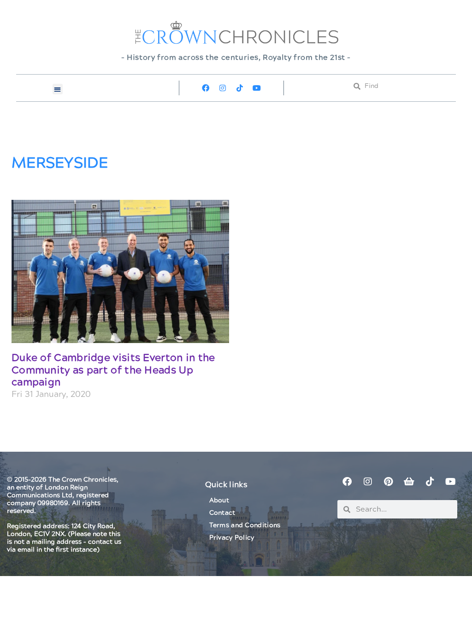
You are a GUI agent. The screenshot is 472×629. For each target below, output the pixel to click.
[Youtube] (256, 88)
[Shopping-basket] (409, 481)
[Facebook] (205, 88)
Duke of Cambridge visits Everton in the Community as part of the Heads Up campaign (113, 370)
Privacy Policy (231, 537)
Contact (222, 513)
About (219, 500)
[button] (58, 89)
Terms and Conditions (245, 525)
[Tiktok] (239, 88)
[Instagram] (222, 88)
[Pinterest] (388, 481)
